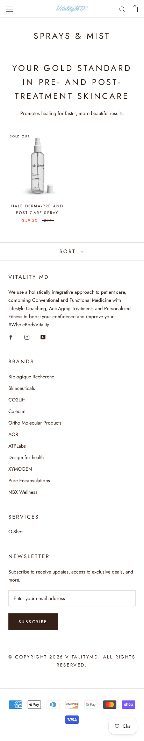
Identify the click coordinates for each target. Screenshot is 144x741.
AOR (13, 434)
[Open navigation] (9, 9)
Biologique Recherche (31, 376)
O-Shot (15, 531)
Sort (69, 251)
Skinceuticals (21, 388)
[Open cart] (135, 8)
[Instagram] (26, 337)
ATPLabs (17, 445)
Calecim (17, 411)
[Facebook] (10, 337)
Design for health (26, 457)
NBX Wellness (22, 492)
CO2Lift (16, 399)
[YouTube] (43, 337)
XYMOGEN (20, 468)
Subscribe (33, 622)
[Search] (122, 9)
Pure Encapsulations (29, 480)
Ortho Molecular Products (35, 422)
